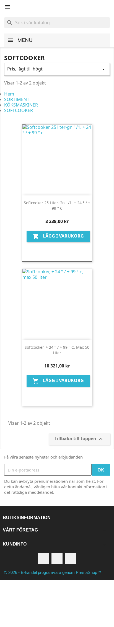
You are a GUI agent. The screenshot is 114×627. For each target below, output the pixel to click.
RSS (57, 558)
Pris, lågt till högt (57, 69)
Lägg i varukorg (58, 236)
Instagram (70, 558)
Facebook (43, 558)
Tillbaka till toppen (79, 439)
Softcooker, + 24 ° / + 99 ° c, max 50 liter (57, 350)
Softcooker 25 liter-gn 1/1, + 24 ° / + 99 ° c (57, 205)
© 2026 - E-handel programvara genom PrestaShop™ (52, 572)
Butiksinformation (27, 517)
